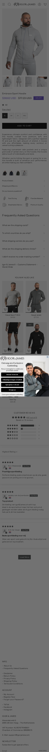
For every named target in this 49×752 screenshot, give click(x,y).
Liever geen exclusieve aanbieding (12, 394)
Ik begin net (12, 390)
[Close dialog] (47, 357)
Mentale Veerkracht (12, 374)
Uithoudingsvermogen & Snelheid (12, 379)
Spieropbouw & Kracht (12, 384)
